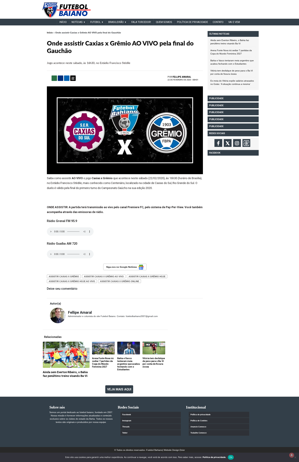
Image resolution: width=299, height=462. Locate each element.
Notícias (77, 22)
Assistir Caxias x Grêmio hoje (147, 276)
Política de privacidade (200, 415)
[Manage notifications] (291, 455)
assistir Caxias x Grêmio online (119, 281)
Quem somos (164, 22)
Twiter (125, 433)
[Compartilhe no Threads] (73, 78)
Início (50, 32)
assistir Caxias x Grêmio (64, 276)
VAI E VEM (234, 22)
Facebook (126, 415)
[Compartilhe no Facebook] (60, 78)
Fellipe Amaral (182, 77)
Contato (218, 22)
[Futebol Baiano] (66, 10)
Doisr (182, 450)
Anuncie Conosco (198, 427)
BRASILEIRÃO (116, 22)
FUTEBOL (95, 22)
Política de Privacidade (192, 22)
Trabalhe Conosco (198, 433)
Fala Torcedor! (141, 22)
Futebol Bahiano (154, 450)
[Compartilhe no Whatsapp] (54, 78)
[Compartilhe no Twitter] (66, 78)
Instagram (126, 421)
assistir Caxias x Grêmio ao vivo (104, 276)
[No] (295, 457)
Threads (126, 427)
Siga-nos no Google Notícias (121, 267)
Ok (230, 457)
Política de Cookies (198, 421)
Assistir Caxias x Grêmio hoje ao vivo (72, 281)
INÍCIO (63, 22)
